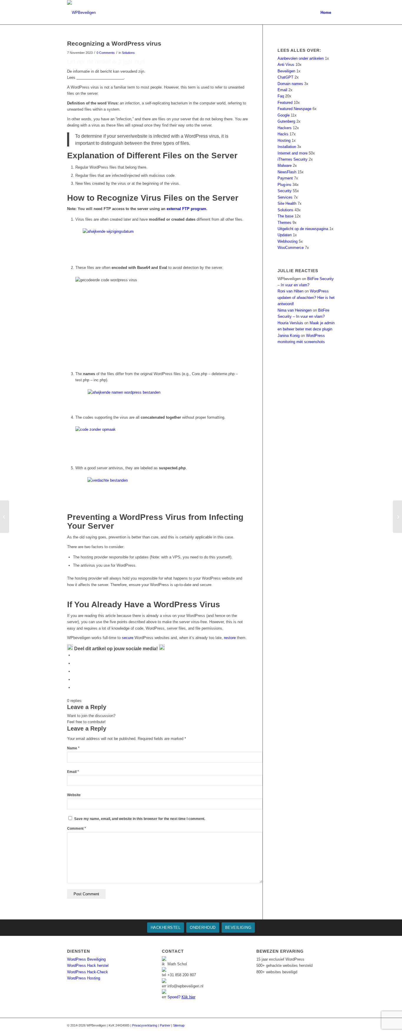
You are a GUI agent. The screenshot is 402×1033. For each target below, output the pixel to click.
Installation (287, 146)
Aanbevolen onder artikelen (301, 58)
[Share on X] (74, 663)
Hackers (285, 128)
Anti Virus (286, 64)
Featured (285, 102)
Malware (285, 165)
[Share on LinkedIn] (74, 679)
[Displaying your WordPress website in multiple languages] (4, 516)
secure (127, 638)
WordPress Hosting (83, 978)
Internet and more (293, 153)
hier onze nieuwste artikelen (100, 77)
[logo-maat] (81, 12)
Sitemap (179, 1025)
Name (73, 748)
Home (325, 12)
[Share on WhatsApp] (74, 671)
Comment (76, 828)
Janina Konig (289, 335)
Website (74, 795)
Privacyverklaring (144, 1025)
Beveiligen (286, 71)
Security (285, 191)
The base (285, 216)
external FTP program (186, 209)
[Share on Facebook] (74, 655)
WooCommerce (291, 247)
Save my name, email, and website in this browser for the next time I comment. (139, 819)
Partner (165, 1025)
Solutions (128, 52)
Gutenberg (286, 121)
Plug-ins (284, 184)
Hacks (283, 134)
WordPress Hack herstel (88, 965)
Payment (285, 178)
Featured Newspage (294, 109)
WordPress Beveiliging (86, 959)
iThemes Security (293, 159)
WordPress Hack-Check (87, 972)
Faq (281, 96)
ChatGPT (285, 77)
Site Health (287, 203)
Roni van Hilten (290, 291)
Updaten (285, 235)
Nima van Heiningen (295, 310)
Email (73, 772)
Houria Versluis (290, 323)
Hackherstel (166, 927)
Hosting (284, 140)
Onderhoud (203, 927)
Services (285, 197)
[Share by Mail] (74, 687)
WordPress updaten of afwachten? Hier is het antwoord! (306, 297)
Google (284, 115)
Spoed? (181, 997)
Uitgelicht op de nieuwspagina (303, 229)
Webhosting (288, 241)
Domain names (290, 83)
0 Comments (106, 52)
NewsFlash (287, 172)
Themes (284, 222)
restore (230, 638)
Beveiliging (238, 927)
